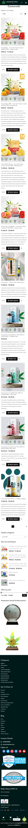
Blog (2, 716)
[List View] (25, 13)
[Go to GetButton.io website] (24, 822)
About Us (3, 690)
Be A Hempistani (4, 795)
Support (2, 698)
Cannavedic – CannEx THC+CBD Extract (12, 282)
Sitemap (3, 711)
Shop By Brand (4, 680)
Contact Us (3, 709)
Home (3, 819)
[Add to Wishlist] (3, 69)
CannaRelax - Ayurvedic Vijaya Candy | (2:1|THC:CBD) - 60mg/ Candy (18, 547)
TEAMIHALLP (17, 825)
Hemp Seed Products (6, 671)
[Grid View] (21, 13)
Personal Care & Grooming (7, 682)
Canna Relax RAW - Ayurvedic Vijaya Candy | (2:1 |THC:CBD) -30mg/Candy (17, 556)
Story (2, 719)
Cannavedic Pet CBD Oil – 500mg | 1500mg (13, 498)
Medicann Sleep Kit (13, 572)
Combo (2, 667)
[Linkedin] (16, 751)
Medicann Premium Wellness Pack (17, 580)
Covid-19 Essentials (6, 669)
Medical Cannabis (5, 678)
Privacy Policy (4, 700)
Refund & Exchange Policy (7, 702)
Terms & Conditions (5, 704)
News (2, 725)
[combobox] (14, 536)
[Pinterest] (20, 751)
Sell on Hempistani (5, 792)
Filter (24, 595)
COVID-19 (3, 731)
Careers (3, 692)
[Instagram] (12, 751)
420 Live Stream (5, 733)
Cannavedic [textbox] (13, 536)
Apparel (2, 663)
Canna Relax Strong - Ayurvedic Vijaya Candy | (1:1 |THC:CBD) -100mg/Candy (18, 564)
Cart (10, 819)
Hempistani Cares (5, 694)
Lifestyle (3, 727)
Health (2, 729)
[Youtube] (24, 751)
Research (3, 721)
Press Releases (4, 696)
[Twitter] (8, 751)
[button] (26, 2)
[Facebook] (4, 751)
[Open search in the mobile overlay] (21, 2)
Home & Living (4, 673)
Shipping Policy (4, 707)
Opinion (2, 723)
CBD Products (4, 665)
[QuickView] (21, 69)
